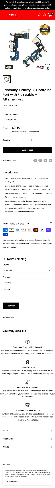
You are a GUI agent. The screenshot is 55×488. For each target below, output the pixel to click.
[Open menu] (4, 15)
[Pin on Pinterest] (40, 160)
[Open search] (39, 14)
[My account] (44, 14)
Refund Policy (8, 317)
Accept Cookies (12, 481)
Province (6, 277)
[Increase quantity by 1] (31, 140)
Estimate (11, 306)
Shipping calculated (20, 132)
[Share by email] (50, 160)
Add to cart (27, 150)
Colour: (10, 114)
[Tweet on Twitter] (45, 160)
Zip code (6, 289)
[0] (50, 15)
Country (6, 265)
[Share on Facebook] (35, 160)
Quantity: (7, 140)
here (51, 374)
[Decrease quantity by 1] (15, 140)
